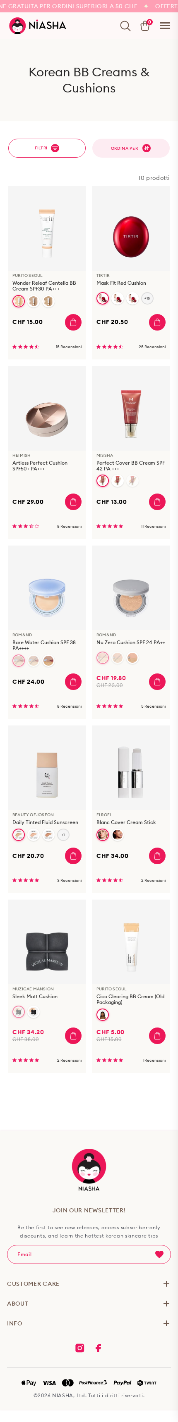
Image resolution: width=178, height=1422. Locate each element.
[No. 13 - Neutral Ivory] (18, 301)
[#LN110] (18, 835)
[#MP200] (48, 835)
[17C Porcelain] (132, 298)
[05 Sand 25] (132, 658)
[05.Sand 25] (48, 660)
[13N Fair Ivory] (117, 298)
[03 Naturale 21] (102, 658)
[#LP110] (33, 835)
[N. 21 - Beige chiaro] (33, 301)
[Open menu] (164, 25)
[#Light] (102, 835)
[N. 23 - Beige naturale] (48, 301)
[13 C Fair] (102, 298)
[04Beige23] (117, 658)
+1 (63, 834)
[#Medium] (117, 835)
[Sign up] (159, 1254)
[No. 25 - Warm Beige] (132, 481)
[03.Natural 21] (18, 660)
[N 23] (33, 1012)
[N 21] (18, 1012)
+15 (147, 298)
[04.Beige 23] (33, 660)
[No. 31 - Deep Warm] (102, 1015)
